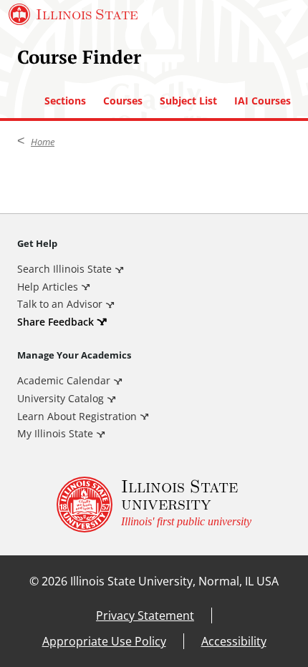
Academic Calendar (63, 380)
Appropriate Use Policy (104, 641)
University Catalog (60, 398)
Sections (65, 100)
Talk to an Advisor (59, 304)
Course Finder (79, 56)
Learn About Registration (77, 416)
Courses (123, 100)
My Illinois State (55, 433)
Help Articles (47, 286)
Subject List (188, 100)
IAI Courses (262, 100)
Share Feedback (55, 321)
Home (42, 141)
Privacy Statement (145, 615)
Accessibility (233, 641)
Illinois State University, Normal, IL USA (174, 581)
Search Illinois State (64, 269)
